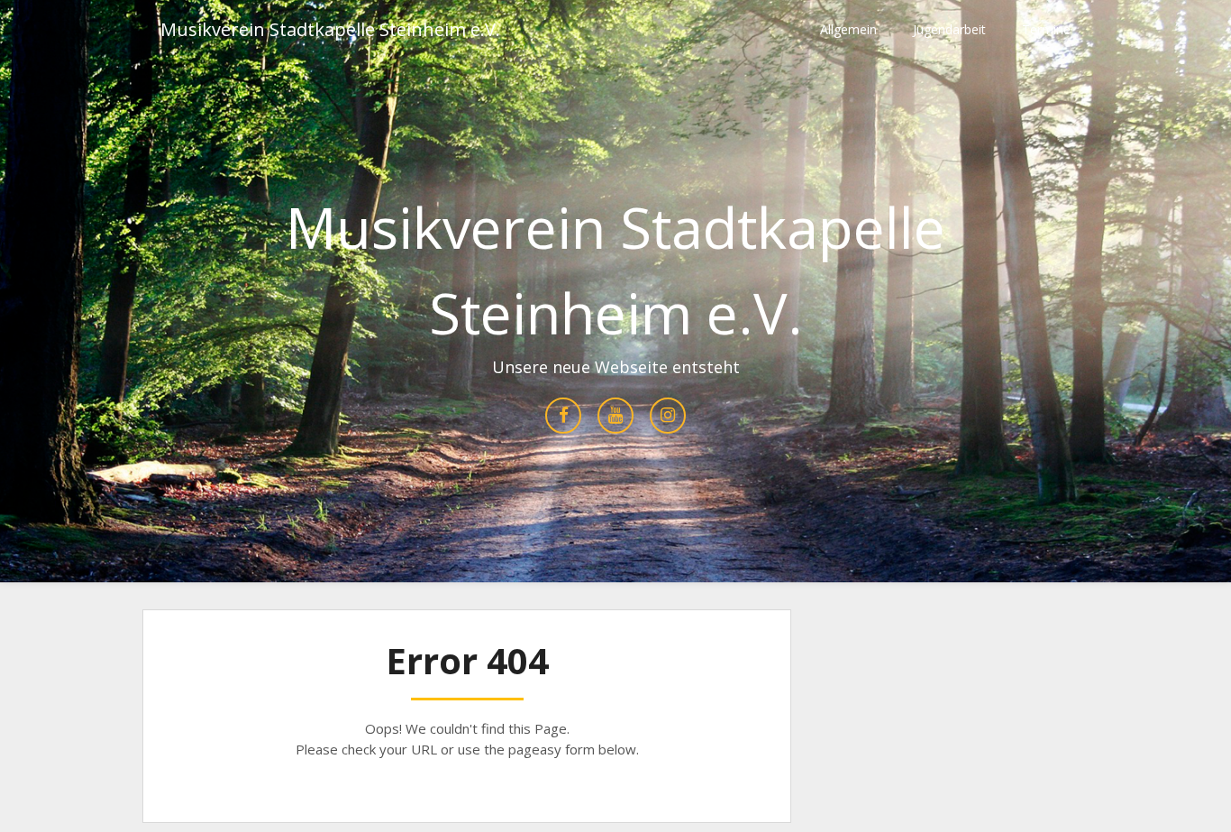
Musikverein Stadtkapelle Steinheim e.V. (330, 29)
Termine (1046, 29)
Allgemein (848, 29)
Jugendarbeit (949, 29)
